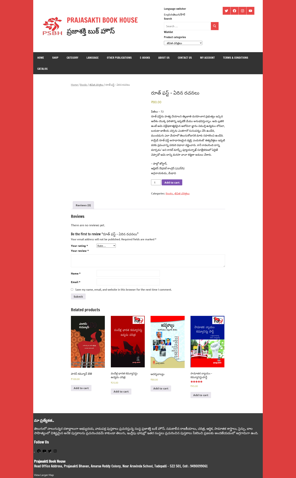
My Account (207, 58)
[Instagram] (55, 452)
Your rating (79, 245)
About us (164, 58)
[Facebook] (39, 452)
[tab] (83, 205)
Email (75, 282)
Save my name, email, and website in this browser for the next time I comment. (123, 289)
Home (40, 58)
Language (93, 58)
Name (76, 273)
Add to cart (172, 182)
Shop (55, 58)
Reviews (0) (83, 205)
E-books (145, 58)
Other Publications (119, 58)
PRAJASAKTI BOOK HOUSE (102, 20)
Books (83, 84)
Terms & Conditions (235, 58)
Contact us (185, 58)
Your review (80, 250)
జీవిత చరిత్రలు (96, 84)
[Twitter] (50, 452)
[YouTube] (44, 452)
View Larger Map (44, 474)
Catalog (42, 69)
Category (72, 58)
